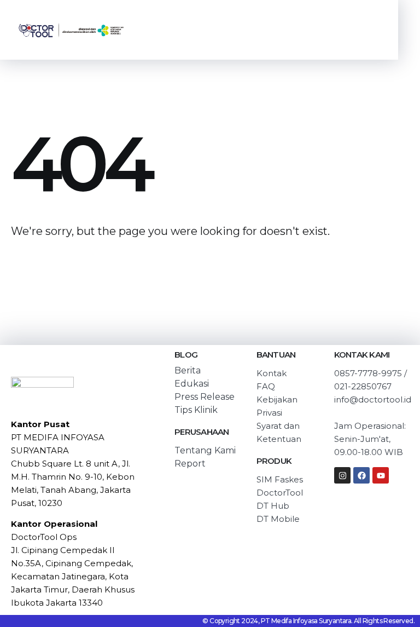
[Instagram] (342, 475)
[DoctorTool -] (71, 30)
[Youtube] (380, 475)
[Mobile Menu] (364, 30)
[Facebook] (361, 475)
